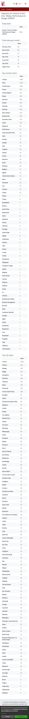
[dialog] (14, 712)
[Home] (3, 4)
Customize (3, 713)
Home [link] (3, 9)
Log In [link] (20, 3)
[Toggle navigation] (25, 3)
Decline (7, 716)
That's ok (21, 716)
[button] (14, 4)
